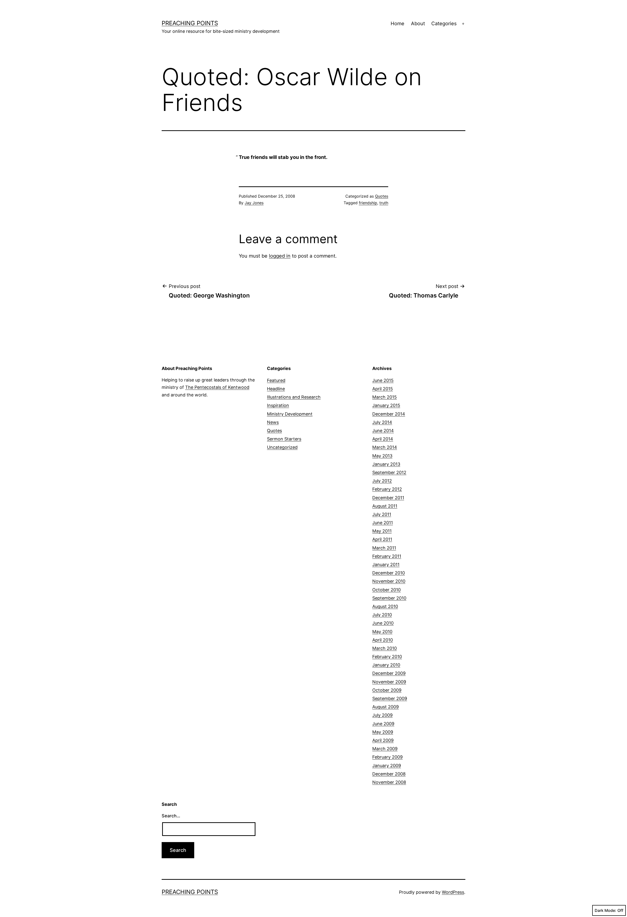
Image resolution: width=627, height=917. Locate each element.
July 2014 (382, 422)
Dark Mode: (605, 910)
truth (383, 202)
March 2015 (384, 397)
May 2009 (382, 732)
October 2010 (386, 589)
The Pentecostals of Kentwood (217, 387)
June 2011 (382, 522)
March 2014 (384, 447)
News (273, 422)
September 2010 (389, 598)
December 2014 (388, 414)
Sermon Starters (284, 438)
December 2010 (388, 572)
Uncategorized (282, 447)
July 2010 (382, 614)
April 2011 (382, 539)
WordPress (453, 892)
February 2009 (387, 757)
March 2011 (384, 547)
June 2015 (383, 380)
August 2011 (384, 506)
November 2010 (388, 581)
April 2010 (382, 640)
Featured (276, 380)
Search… (171, 815)
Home (397, 23)
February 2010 (387, 656)
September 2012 (389, 472)
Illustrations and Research (294, 397)
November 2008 (389, 782)
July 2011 (381, 514)
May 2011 (382, 531)
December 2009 (389, 673)
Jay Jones (254, 202)
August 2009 (385, 706)
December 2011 (388, 497)
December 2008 (389, 773)
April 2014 (382, 438)
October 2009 (386, 690)
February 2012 (387, 489)
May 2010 (382, 631)
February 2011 (386, 556)
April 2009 (383, 740)
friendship (368, 202)
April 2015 (382, 388)
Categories (444, 23)
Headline (276, 388)
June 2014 (383, 430)
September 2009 (389, 698)
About (418, 23)
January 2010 (386, 664)
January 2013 (386, 464)
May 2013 (382, 455)
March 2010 (384, 648)
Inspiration (278, 405)
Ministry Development (290, 414)
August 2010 (385, 606)
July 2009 (382, 715)
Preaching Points (190, 23)
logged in (279, 256)
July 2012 (382, 480)
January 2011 (385, 564)
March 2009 (385, 748)
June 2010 (383, 623)
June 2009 (383, 723)
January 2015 (386, 405)
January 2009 (386, 765)
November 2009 (389, 681)
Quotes (381, 196)
